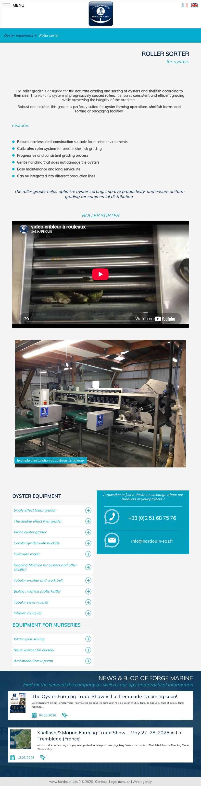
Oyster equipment (18, 35)
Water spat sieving (28, 639)
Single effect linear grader (34, 510)
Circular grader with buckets (36, 543)
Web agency (142, 782)
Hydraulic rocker (26, 554)
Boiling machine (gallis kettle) (37, 591)
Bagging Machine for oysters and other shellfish (45, 567)
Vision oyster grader (29, 532)
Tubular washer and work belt (38, 580)
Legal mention (119, 782)
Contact (101, 782)
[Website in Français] (185, 5)
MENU (18, 5)
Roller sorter (49, 35)
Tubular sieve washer (30, 602)
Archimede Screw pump (33, 661)
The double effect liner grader (37, 521)
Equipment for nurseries (47, 625)
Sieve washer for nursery (33, 650)
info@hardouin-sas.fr (152, 541)
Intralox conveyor (27, 613)
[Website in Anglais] (194, 5)
